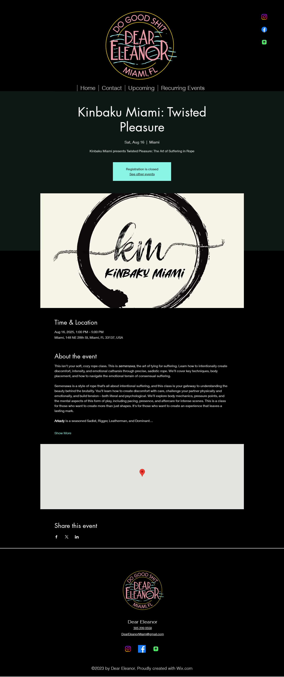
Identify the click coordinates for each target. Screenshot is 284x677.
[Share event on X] (67, 536)
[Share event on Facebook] (56, 536)
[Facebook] (264, 29)
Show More (62, 433)
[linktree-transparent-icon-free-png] (264, 42)
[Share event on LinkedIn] (77, 536)
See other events (142, 174)
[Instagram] (264, 17)
